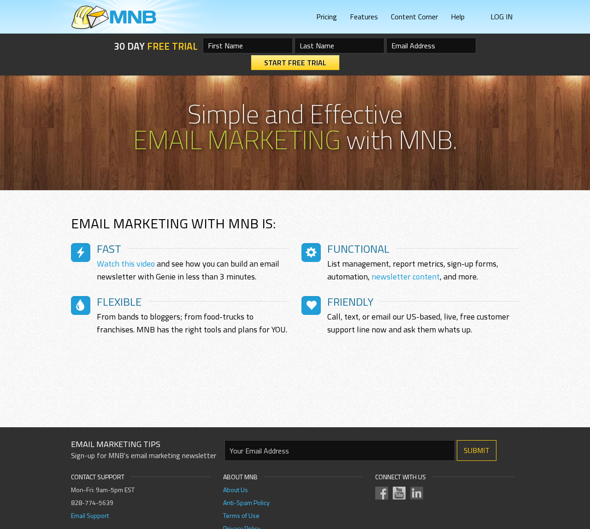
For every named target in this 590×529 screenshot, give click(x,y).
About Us (235, 489)
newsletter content (406, 276)
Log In (501, 16)
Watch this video (126, 263)
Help (458, 16)
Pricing (326, 16)
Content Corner (414, 16)
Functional (358, 248)
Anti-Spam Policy (246, 502)
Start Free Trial (295, 62)
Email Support (90, 515)
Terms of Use (241, 515)
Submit (477, 450)
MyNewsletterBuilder (114, 17)
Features (364, 16)
